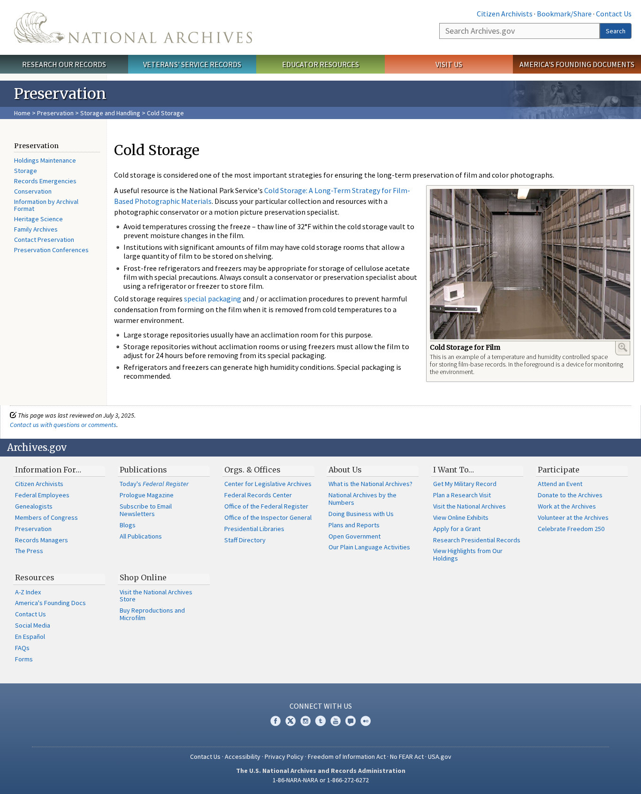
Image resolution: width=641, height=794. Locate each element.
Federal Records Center (258, 495)
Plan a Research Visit (462, 495)
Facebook (275, 721)
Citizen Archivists (505, 13)
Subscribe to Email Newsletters (146, 510)
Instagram (305, 721)
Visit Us (448, 64)
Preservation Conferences (51, 250)
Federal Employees (42, 495)
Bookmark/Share (564, 13)
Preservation (55, 113)
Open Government (354, 536)
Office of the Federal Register (266, 506)
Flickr (365, 721)
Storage (25, 170)
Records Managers (41, 540)
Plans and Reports (354, 525)
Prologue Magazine (147, 495)
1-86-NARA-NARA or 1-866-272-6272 (321, 780)
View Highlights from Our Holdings (468, 554)
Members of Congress (46, 517)
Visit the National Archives (469, 506)
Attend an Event (560, 483)
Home (22, 113)
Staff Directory (245, 540)
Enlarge (622, 347)
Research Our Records (64, 64)
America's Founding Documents (576, 64)
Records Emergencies (45, 181)
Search (616, 31)
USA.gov (439, 756)
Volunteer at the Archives (573, 517)
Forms (24, 659)
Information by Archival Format (46, 205)
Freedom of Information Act (347, 756)
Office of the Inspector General (268, 517)
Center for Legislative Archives (268, 483)
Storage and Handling (110, 113)
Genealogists (34, 506)
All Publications (141, 536)
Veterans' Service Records (192, 64)
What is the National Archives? (370, 483)
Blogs (128, 525)
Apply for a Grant (457, 528)
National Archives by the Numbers (362, 499)
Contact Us (614, 13)
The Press (29, 551)
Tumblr (320, 721)
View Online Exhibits (460, 517)
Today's (154, 483)
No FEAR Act (407, 756)
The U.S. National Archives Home (133, 27)
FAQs (22, 648)
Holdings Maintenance (45, 160)
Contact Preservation (44, 239)
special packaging (212, 298)
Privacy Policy (284, 756)
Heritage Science (38, 219)
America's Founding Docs (50, 603)
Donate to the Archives (570, 495)
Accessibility (242, 756)
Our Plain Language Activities (369, 547)
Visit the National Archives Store (156, 596)
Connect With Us (321, 706)
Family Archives (36, 229)
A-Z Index (28, 592)
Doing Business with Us (361, 513)
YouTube (335, 721)
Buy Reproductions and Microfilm (152, 614)
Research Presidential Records (476, 540)
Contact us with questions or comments (63, 424)
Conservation (33, 191)
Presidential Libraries (254, 528)
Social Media (32, 625)
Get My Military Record (464, 483)
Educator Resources (320, 64)
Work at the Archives (567, 506)
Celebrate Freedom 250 (571, 528)
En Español (30, 636)
